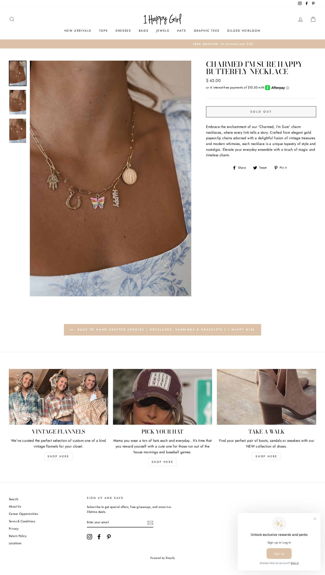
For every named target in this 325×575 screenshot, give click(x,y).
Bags (143, 31)
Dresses (123, 31)
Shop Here (162, 462)
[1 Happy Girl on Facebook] (99, 536)
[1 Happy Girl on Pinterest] (108, 536)
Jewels (162, 31)
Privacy (14, 528)
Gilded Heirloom (243, 31)
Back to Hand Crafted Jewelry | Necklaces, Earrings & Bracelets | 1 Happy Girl (165, 330)
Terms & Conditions (22, 521)
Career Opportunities (23, 513)
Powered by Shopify (162, 558)
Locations (15, 543)
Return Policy (18, 536)
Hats (181, 31)
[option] (162, 44)
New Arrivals (78, 31)
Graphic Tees (207, 31)
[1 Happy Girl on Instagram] (89, 536)
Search (13, 499)
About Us (15, 506)
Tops (103, 31)
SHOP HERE (58, 456)
